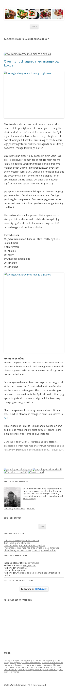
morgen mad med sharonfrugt (31, 445)
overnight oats (36, 449)
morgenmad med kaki (39, 667)
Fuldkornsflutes (31, 562)
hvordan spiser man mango (22, 665)
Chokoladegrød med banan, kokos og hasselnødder (30, 550)
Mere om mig (29, 498)
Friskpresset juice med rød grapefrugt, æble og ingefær (31, 547)
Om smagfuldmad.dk (14, 508)
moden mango (22, 667)
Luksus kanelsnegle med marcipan (21, 540)
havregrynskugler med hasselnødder (25, 662)
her (5, 417)
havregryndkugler (11, 660)
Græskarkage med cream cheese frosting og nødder (32, 574)
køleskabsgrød (47, 665)
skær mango (54, 669)
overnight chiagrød (18, 449)
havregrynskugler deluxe (30, 660)
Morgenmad (37, 441)
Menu (34, 26)
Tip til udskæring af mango (17, 542)
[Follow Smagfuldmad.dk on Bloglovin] (34, 590)
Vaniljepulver (29, 565)
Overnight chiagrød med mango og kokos (31, 63)
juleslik (38, 665)
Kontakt (31, 508)
